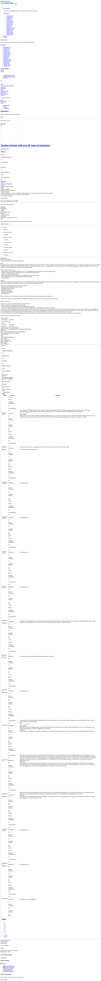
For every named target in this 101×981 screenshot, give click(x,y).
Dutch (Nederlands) (9, 966)
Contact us (3, 123)
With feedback (7, 392)
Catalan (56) (9, 17)
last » (6, 936)
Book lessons (4, 101)
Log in (5, 37)
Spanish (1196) (10, 33)
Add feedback (32, 899)
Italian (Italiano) (8, 970)
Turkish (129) (10, 34)
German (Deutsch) (9, 967)
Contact (2, 948)
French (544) (10, 22)
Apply (3, 393)
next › (6, 935)
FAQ (2, 116)
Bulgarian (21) (10, 16)
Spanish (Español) (9, 971)
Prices (2, 102)
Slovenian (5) (10, 32)
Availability (6, 108)
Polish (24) (9, 26)
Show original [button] (23, 414)
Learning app (4, 957)
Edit (21, 723)
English (4, 963)
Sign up (5, 36)
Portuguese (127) (10, 28)
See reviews (3, 181)
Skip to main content (5, 1)
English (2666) (10, 21)
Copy (16, 201)
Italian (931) (9, 25)
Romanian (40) (10, 29)
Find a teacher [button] (7, 8)
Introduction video (5, 149)
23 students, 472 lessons (6, 183)
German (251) (10, 24)
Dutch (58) (9, 20)
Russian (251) (10, 30)
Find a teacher (4, 979)
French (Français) (9, 968)
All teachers (6, 13)
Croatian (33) (10, 18)
